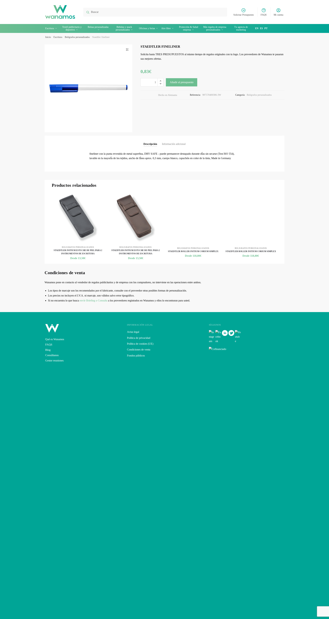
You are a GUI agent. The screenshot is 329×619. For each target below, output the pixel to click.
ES (261, 28)
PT (265, 28)
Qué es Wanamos (54, 339)
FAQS (264, 15)
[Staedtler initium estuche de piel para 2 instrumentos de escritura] (78, 218)
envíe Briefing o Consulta (93, 300)
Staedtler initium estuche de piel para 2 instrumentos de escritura (78, 252)
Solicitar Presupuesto (243, 15)
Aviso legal (133, 331)
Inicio (48, 37)
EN (256, 28)
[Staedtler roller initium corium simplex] (193, 218)
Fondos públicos (136, 355)
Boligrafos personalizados (77, 37)
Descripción (150, 143)
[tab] (150, 141)
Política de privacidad (138, 337)
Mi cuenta (278, 15)
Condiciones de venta (138, 349)
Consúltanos (52, 355)
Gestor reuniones (54, 360)
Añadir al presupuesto (181, 82)
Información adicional (174, 143)
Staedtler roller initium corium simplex (193, 251)
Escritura (57, 37)
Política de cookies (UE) (140, 343)
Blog (48, 349)
